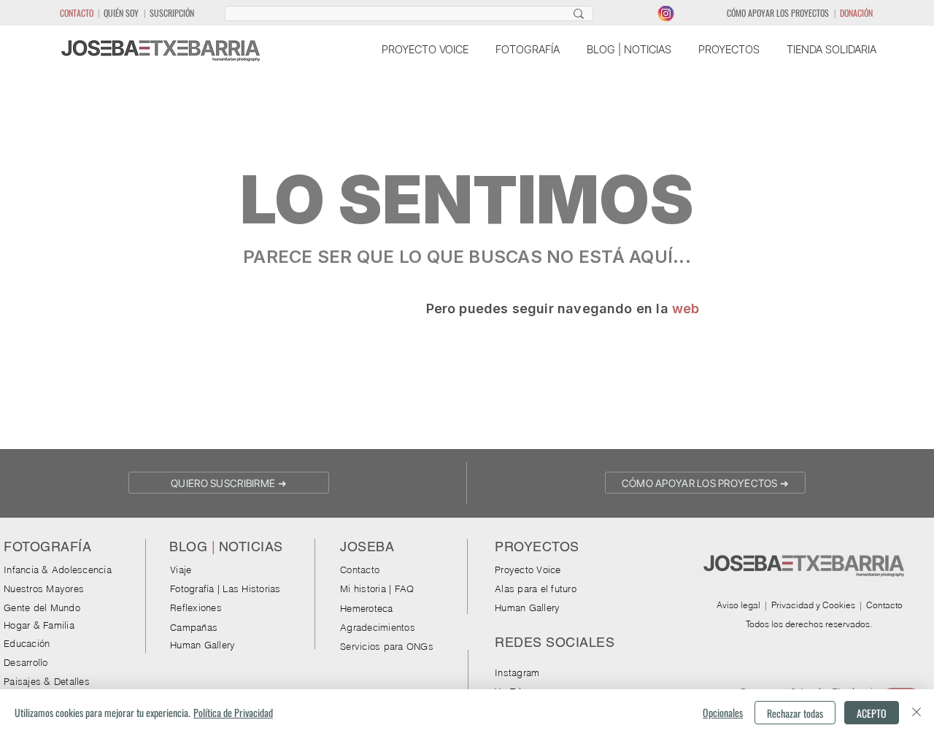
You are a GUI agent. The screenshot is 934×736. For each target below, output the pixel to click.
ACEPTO (872, 713)
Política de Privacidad (233, 712)
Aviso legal (738, 604)
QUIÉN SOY (121, 13)
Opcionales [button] (723, 712)
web (686, 308)
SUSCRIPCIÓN (172, 13)
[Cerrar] (916, 712)
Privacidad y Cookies (813, 604)
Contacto (884, 604)
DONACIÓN (856, 13)
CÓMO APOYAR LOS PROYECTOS (778, 13)
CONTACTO (76, 13)
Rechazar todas (795, 713)
